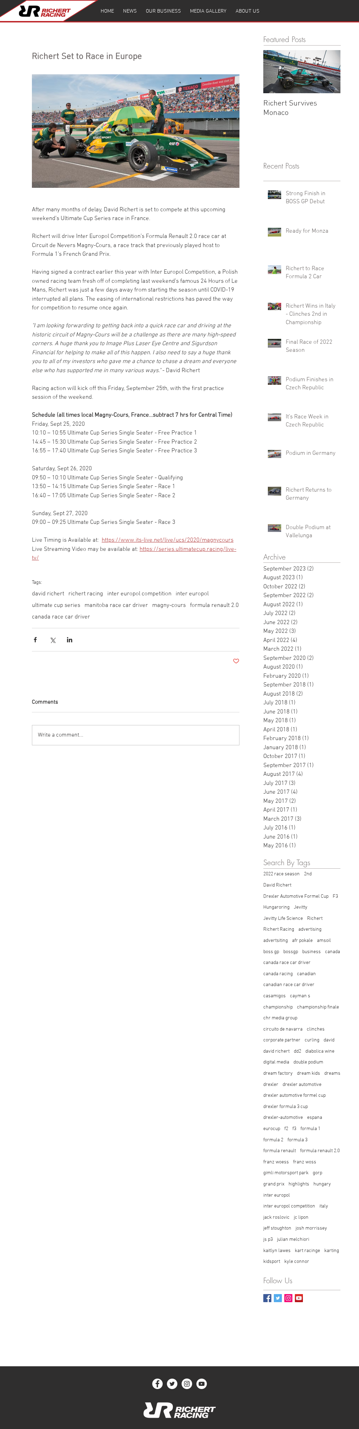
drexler (270, 1085)
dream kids (308, 1073)
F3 (335, 897)
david (329, 1040)
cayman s (300, 996)
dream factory (278, 1073)
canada (332, 952)
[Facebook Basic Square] (267, 1298)
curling (312, 1040)
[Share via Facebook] (35, 639)
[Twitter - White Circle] (172, 1384)
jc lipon (301, 1218)
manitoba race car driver (116, 605)
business (311, 952)
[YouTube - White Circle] (201, 1384)
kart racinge (307, 1251)
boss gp (271, 952)
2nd (308, 874)
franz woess (276, 1162)
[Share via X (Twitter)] (52, 639)
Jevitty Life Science (283, 919)
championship (278, 1007)
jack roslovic (276, 1218)
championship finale (318, 1007)
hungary (322, 1184)
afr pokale (302, 941)
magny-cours (169, 605)
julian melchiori (293, 1240)
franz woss (304, 1162)
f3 (294, 1129)
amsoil (324, 941)
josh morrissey (311, 1228)
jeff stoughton (277, 1228)
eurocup (271, 1129)
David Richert (277, 885)
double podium (308, 1062)
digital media (276, 1062)
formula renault (279, 1151)
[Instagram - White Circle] (187, 1384)
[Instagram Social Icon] (288, 1298)
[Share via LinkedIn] (69, 639)
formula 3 (297, 1140)
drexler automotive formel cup (294, 1096)
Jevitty (300, 907)
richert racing (85, 593)
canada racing (278, 974)
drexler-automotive (283, 1118)
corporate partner (281, 1040)
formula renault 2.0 (214, 605)
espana (314, 1118)
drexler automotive (302, 1085)
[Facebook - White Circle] (157, 1384)
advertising (309, 929)
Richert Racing (278, 929)
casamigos (274, 996)
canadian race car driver (288, 985)
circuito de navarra (283, 1029)
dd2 (297, 1051)
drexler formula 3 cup (285, 1107)
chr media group (280, 1018)
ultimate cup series (56, 605)
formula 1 (310, 1129)
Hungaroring (276, 907)
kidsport (271, 1262)
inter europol (192, 593)
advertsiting (275, 941)
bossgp (290, 952)
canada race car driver (61, 617)
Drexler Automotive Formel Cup (295, 897)
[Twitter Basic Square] (278, 1298)
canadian (306, 974)
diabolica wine (319, 1051)
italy (323, 1206)
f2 (286, 1129)
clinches (316, 1029)
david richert (48, 593)
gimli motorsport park (286, 1173)
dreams (332, 1073)
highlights (299, 1184)
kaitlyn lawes (277, 1251)
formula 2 (273, 1140)
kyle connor (296, 1262)
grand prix (273, 1184)
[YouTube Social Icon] (299, 1298)
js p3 (268, 1240)
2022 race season (281, 874)
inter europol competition (139, 593)
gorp (317, 1173)
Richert (315, 919)
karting (331, 1251)
